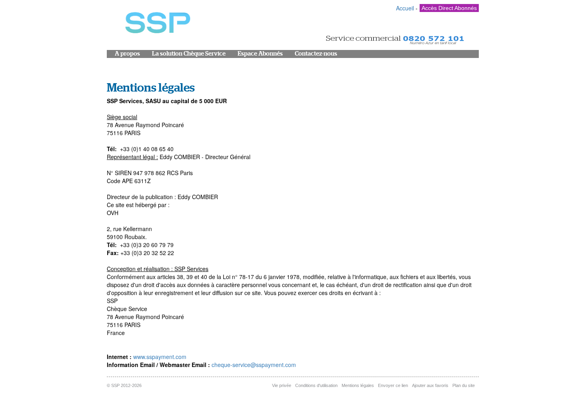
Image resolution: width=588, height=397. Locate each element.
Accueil (405, 8)
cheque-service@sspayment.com (254, 365)
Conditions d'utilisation (316, 385)
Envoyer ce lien (393, 385)
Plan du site (463, 385)
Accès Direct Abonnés (449, 8)
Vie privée (281, 385)
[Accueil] (157, 24)
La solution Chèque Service (189, 54)
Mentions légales (358, 385)
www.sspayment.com (159, 357)
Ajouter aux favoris (430, 385)
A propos (127, 54)
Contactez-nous (316, 54)
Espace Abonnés (260, 54)
